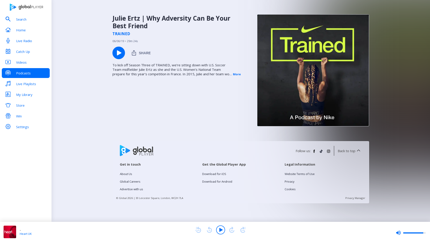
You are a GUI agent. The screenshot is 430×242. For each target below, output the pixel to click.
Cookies (290, 189)
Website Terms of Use (300, 174)
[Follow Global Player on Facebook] (314, 153)
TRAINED (121, 33)
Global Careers (130, 181)
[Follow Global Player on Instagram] (328, 153)
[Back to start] (198, 229)
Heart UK (26, 234)
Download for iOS (214, 174)
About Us (126, 174)
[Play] (220, 229)
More (237, 74)
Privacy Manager (355, 198)
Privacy (290, 181)
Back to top (346, 151)
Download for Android (217, 181)
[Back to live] (243, 229)
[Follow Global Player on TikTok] (321, 153)
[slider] (411, 232)
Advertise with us (131, 189)
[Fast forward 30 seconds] (231, 229)
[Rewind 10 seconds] (209, 229)
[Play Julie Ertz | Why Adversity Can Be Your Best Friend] (118, 53)
